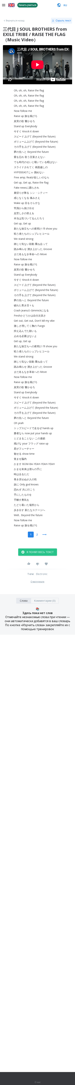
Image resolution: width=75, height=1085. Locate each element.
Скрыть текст (63, 20)
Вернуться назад (15, 21)
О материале (37, 581)
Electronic (42, 574)
